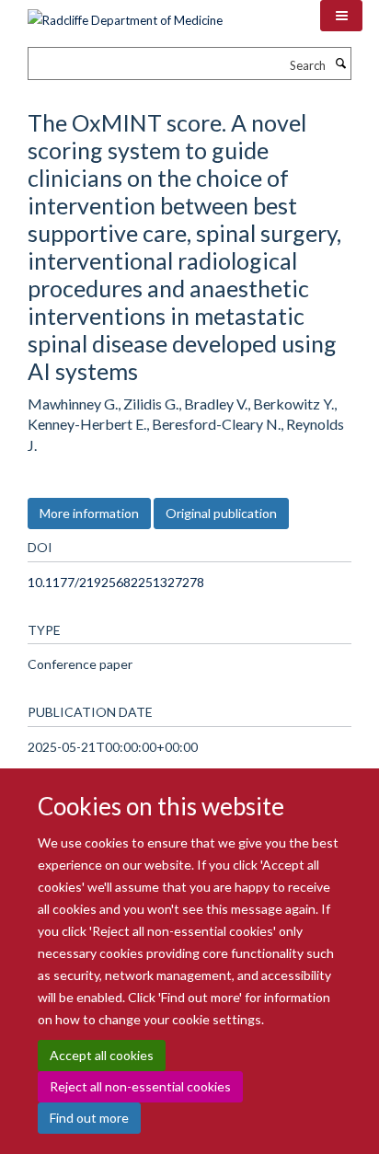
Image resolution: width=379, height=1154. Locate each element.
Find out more (89, 1117)
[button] (341, 15)
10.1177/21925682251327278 (116, 582)
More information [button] (89, 513)
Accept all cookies (102, 1055)
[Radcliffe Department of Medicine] (125, 13)
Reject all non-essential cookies (140, 1086)
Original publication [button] (221, 513)
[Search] (340, 63)
